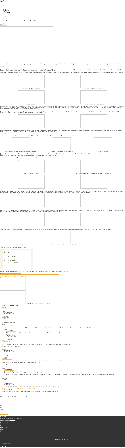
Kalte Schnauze (3, 24)
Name (1, 405)
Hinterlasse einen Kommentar (13, 305)
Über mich (4, 16)
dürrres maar (2, 276)
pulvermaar (24, 276)
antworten (4, 311)
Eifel (1, 25)
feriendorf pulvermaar (9, 276)
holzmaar (20, 276)
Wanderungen (4, 25)
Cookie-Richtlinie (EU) (6, 446)
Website (1, 409)
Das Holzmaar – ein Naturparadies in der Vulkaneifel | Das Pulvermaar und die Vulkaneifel (18, 388)
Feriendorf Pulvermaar (22, 72)
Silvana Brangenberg (68, 439)
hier (42, 271)
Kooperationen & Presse (6, 443)
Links (3, 444)
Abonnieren (4, 422)
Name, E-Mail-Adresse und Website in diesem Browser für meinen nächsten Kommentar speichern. (19, 411)
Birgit (3, 307)
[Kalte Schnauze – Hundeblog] (5, 1)
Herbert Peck (4, 317)
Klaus (3, 340)
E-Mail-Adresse (3, 420)
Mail (1, 407)
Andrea (3, 358)
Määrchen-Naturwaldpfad (10, 135)
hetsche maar (15, 276)
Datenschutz (4, 445)
